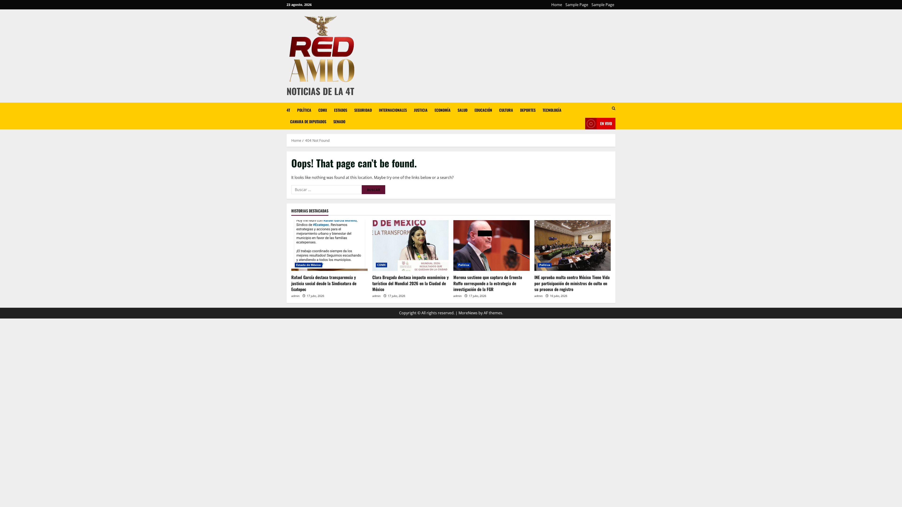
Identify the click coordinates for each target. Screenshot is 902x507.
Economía (443, 110)
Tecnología (552, 110)
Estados (340, 110)
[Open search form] (613, 108)
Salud (462, 110)
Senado (339, 121)
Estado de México (308, 265)
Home (556, 4)
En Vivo (606, 123)
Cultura (506, 110)
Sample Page (576, 4)
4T (288, 110)
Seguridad (363, 110)
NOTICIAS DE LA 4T (320, 91)
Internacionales (393, 110)
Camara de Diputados (308, 121)
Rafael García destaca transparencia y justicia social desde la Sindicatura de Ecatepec (323, 283)
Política (304, 110)
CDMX (322, 110)
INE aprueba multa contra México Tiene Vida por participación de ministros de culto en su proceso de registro (572, 283)
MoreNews (468, 312)
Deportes (528, 110)
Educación (483, 110)
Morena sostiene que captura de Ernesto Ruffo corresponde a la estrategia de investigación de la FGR (487, 283)
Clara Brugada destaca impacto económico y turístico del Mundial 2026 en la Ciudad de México (410, 283)
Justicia (421, 110)
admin (295, 296)
